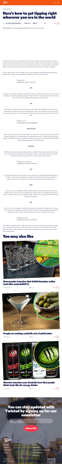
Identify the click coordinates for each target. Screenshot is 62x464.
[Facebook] (6, 461)
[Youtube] (4, 461)
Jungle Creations (37, 452)
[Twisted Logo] (5, 2)
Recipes (6, 445)
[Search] (55, 2)
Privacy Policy (37, 447)
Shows (5, 452)
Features (6, 447)
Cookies (35, 445)
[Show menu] (58, 2)
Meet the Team (8, 450)
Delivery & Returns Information (42, 450)
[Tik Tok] (10, 461)
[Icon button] (45, 23)
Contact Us (36, 455)
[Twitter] (8, 461)
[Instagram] (12, 461)
